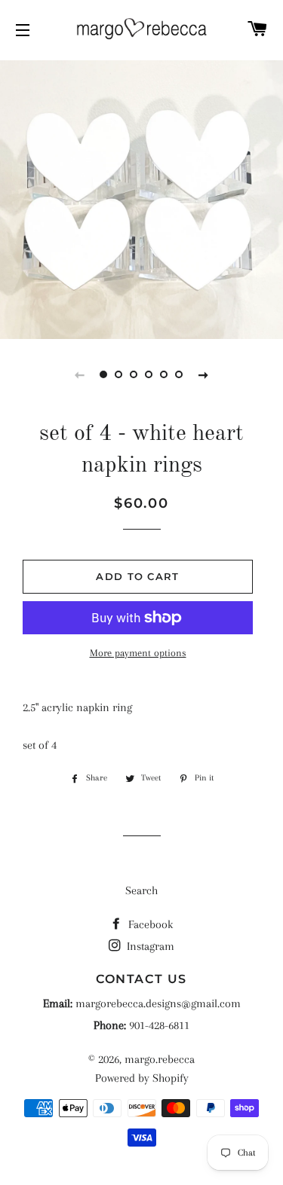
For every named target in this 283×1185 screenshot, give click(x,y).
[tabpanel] (141, 198)
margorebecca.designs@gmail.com (158, 1003)
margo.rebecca (160, 1059)
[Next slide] (203, 374)
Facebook (149, 924)
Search (141, 890)
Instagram (149, 946)
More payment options (138, 652)
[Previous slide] (80, 374)
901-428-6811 (159, 1025)
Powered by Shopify (142, 1078)
